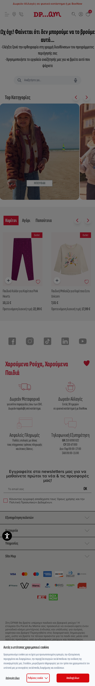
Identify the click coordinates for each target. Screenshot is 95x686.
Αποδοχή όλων (72, 678)
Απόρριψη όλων (13, 678)
